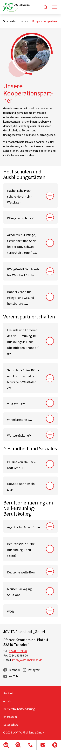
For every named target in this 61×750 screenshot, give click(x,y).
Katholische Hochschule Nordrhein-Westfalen (20, 196)
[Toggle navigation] (54, 7)
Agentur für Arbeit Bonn (23, 527)
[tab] (30, 195)
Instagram (34, 670)
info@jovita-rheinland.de (27, 660)
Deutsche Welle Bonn (21, 572)
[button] (6, 745)
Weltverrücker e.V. (19, 435)
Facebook (14, 670)
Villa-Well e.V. (16, 404)
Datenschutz (11, 724)
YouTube (14, 676)
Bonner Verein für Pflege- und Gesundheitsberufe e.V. (21, 298)
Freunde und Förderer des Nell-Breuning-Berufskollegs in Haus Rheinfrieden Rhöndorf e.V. (23, 342)
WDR (10, 611)
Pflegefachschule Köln (22, 218)
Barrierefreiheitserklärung (19, 709)
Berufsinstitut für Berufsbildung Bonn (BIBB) (21, 550)
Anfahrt (8, 701)
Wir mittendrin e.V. (19, 420)
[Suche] (45, 7)
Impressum (10, 717)
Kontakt (8, 693)
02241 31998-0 (18, 651)
